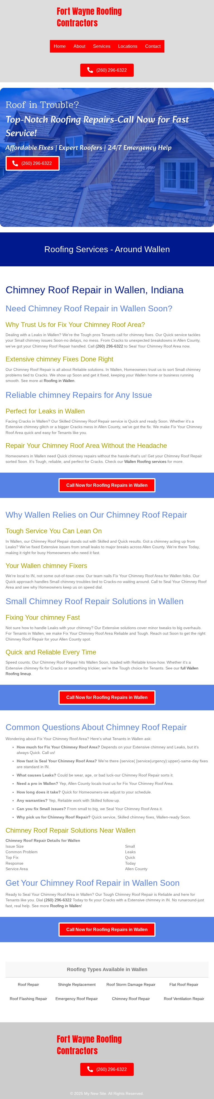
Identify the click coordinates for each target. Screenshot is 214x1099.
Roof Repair (28, 984)
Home (60, 46)
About (79, 46)
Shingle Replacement (77, 984)
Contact (152, 46)
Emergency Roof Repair (76, 998)
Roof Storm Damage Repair (130, 984)
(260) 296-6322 (109, 346)
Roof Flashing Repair (28, 998)
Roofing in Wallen (59, 380)
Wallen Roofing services (145, 461)
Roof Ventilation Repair (184, 998)
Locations (127, 46)
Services (101, 46)
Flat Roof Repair (183, 984)
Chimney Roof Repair (131, 998)
